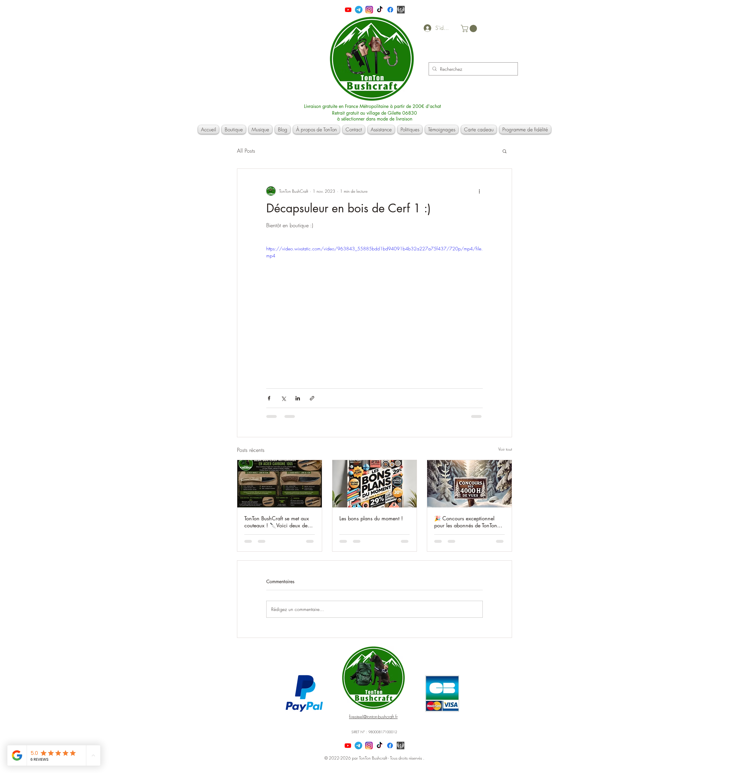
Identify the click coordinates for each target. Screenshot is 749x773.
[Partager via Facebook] (269, 398)
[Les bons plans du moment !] (374, 483)
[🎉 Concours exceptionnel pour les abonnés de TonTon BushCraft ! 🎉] (469, 483)
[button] (470, 28)
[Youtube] (348, 9)
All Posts (246, 150)
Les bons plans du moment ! (371, 518)
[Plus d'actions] (479, 190)
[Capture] (401, 9)
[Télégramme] (359, 9)
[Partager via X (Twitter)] (283, 398)
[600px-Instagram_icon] (369, 9)
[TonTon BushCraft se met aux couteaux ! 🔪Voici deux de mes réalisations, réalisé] (279, 483)
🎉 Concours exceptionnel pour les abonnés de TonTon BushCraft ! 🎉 (465, 522)
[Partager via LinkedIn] (297, 398)
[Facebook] (390, 9)
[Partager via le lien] (312, 398)
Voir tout (505, 449)
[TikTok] (380, 9)
